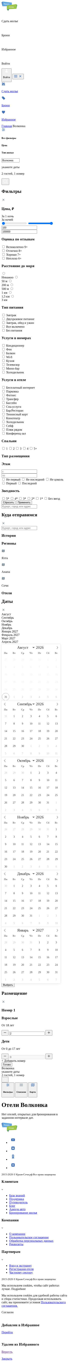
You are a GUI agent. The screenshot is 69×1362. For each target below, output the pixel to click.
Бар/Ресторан (14, 410)
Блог (12, 1205)
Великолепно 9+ (17, 247)
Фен (9, 349)
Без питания (14, 330)
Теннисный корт (17, 414)
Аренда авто (17, 1209)
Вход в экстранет (20, 1265)
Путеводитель (18, 1202)
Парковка (12, 391)
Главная (7, 126)
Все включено (15, 326)
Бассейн (11, 403)
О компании (17, 1234)
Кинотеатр (13, 418)
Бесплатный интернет (20, 387)
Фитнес (11, 395)
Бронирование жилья (23, 1212)
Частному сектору (21, 1272)
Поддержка (16, 1199)
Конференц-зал (16, 433)
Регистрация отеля (21, 1269)
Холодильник (15, 372)
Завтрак (11, 315)
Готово (7, 1064)
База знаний (17, 1195)
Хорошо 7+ (13, 254)
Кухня (10, 360)
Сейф (9, 425)
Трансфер (12, 399)
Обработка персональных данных (31, 1240)
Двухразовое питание (20, 319)
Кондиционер (15, 345)
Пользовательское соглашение (29, 1237)
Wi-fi (9, 357)
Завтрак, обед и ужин (20, 322)
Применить (24, 502)
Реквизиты (16, 1244)
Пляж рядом (14, 429)
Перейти (7, 1332)
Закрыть (7, 1358)
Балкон (10, 353)
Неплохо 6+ (13, 258)
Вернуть (7, 1351)
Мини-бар (12, 368)
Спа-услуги (13, 406)
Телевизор (13, 364)
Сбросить (8, 502)
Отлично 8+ (14, 250)
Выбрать (8, 984)
